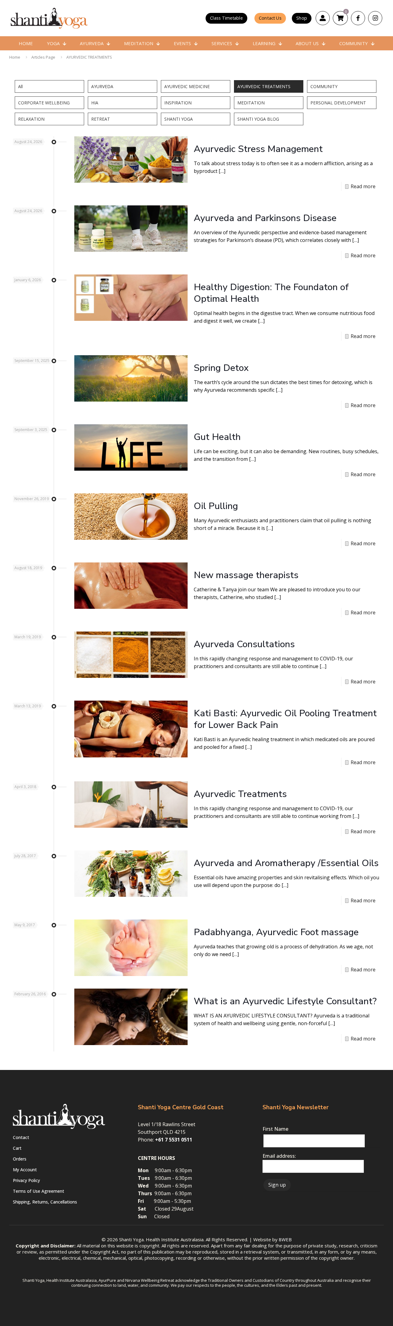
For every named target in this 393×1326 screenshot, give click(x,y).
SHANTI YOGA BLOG (258, 119)
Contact (21, 1137)
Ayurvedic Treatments (240, 794)
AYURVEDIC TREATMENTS (89, 57)
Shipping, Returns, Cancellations (45, 1202)
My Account (25, 1169)
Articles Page (43, 57)
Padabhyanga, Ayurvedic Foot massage (276, 932)
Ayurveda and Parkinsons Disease (265, 218)
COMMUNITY (323, 86)
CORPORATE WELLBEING (44, 103)
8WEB (285, 1239)
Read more (363, 186)
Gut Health (217, 437)
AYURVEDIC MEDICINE (187, 86)
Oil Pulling (216, 506)
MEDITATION (251, 103)
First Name (275, 1129)
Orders (19, 1159)
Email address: (279, 1156)
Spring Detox (221, 368)
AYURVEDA (102, 86)
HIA (94, 103)
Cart (17, 1148)
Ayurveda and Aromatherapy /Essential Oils (286, 863)
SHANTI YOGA (178, 119)
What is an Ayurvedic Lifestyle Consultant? (285, 1001)
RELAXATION (31, 119)
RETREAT (100, 119)
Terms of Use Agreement (38, 1191)
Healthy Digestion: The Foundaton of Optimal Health (271, 293)
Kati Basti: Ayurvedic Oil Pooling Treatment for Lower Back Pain (285, 719)
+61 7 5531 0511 (173, 1139)
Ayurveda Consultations (244, 644)
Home (14, 57)
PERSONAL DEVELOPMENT (338, 103)
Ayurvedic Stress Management (258, 149)
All (20, 86)
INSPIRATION (178, 103)
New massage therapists (246, 575)
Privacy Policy (26, 1180)
